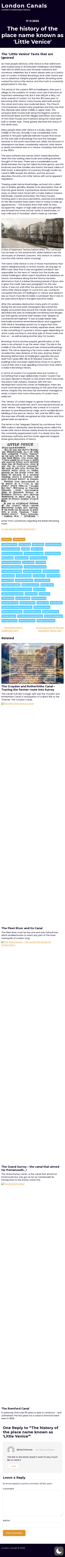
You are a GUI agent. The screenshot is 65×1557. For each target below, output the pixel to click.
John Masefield (42, 580)
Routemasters (8, 616)
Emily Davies (8, 576)
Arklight (25, 549)
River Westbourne (32, 611)
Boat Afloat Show (38, 558)
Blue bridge (7, 558)
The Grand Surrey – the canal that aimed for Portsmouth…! (30, 1168)
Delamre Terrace (50, 571)
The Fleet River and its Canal (21, 928)
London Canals (24, 5)
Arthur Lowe (37, 549)
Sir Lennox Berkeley (53, 616)
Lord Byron (44, 594)
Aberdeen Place (9, 544)
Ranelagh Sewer (41, 607)
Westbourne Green (45, 620)
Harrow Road (53, 576)
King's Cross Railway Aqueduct (16, 589)
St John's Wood (9, 620)
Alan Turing (24, 544)
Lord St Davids (22, 598)
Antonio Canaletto (10, 549)
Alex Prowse (38, 544)
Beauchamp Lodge (34, 553)
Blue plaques (22, 558)
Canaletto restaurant (12, 567)
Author (6, 1520)
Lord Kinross (7, 598)
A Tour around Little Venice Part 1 (18, 529)
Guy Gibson (39, 576)
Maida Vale (42, 602)
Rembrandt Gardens (11, 611)
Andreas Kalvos (53, 544)
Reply (13, 1466)
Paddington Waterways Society (16, 607)
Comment (8, 1488)
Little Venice (19, 539)
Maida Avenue (39, 598)
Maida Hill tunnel (10, 602)
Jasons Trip (7, 580)
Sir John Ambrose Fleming (30, 616)
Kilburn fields (47, 585)
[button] (58, 1551)
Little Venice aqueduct (12, 594)
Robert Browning (50, 611)
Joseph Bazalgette (11, 585)
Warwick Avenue (27, 620)
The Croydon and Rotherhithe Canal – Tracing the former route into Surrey (28, 688)
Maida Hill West (27, 602)
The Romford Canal (15, 1408)
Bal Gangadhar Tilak (12, 553)
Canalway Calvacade (35, 567)
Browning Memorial (11, 562)
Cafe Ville (40, 562)
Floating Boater (24, 576)
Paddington (56, 602)
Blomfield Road (53, 553)
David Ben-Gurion (32, 571)
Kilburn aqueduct (30, 585)
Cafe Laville (28, 562)
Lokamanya (31, 594)
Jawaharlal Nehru (24, 580)
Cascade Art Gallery (11, 571)
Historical (6, 539)
